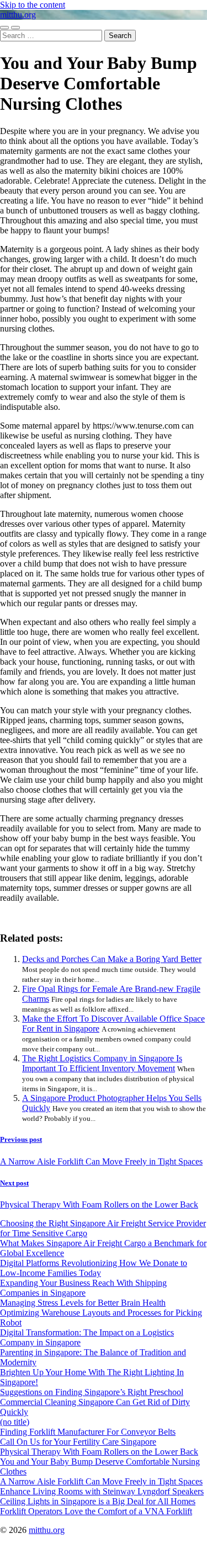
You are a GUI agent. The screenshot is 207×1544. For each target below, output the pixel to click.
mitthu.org (18, 14)
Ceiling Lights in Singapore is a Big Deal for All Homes (97, 1501)
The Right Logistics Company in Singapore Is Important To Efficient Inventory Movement (102, 1063)
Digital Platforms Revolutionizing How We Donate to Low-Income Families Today (93, 1268)
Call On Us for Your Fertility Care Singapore (78, 1441)
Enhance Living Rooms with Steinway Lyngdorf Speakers (102, 1491)
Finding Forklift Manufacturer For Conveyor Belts (88, 1431)
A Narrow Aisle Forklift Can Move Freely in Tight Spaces (101, 1481)
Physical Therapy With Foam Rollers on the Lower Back (99, 1451)
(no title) (14, 1422)
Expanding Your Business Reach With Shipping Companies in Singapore (83, 1287)
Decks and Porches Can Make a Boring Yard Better (111, 959)
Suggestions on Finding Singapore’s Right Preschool (91, 1392)
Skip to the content (32, 4)
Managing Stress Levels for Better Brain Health (83, 1302)
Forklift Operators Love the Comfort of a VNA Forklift (96, 1511)
